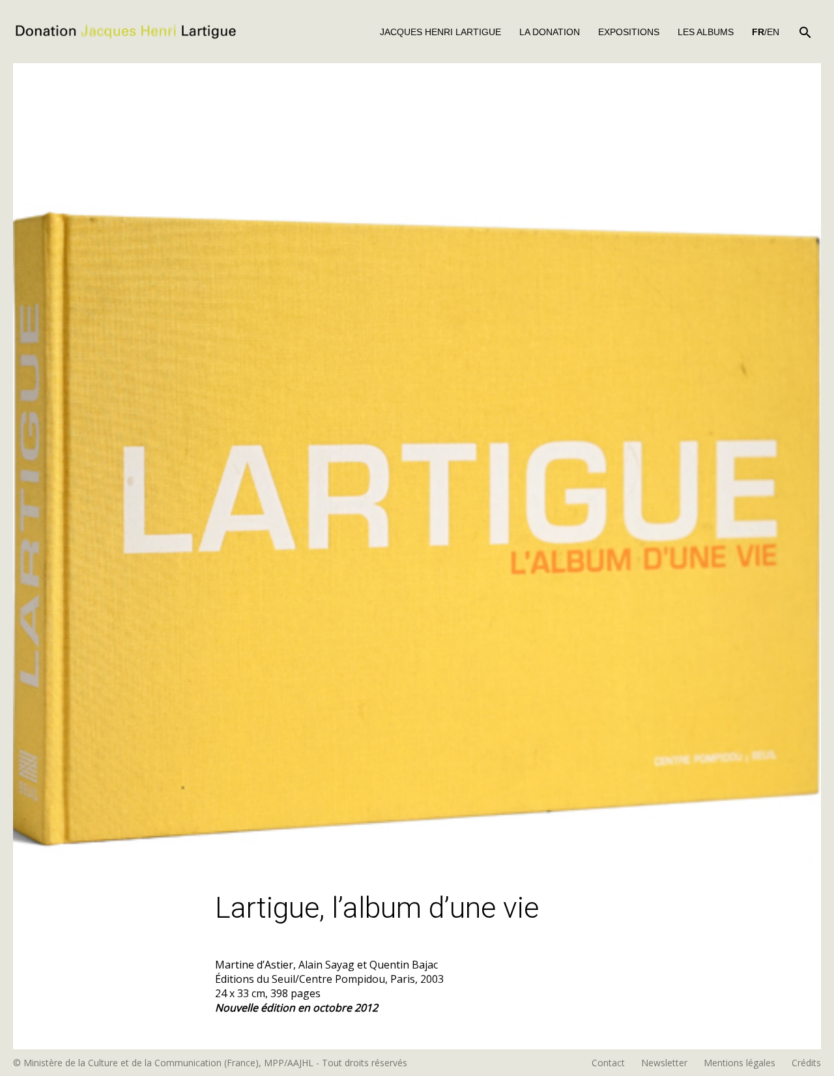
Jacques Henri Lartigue (440, 32)
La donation (549, 32)
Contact (608, 1062)
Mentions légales (739, 1062)
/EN (765, 32)
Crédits (806, 1062)
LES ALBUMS (706, 32)
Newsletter (664, 1062)
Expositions (628, 32)
